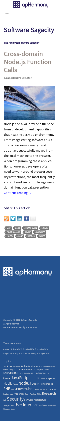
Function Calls (13, 232)
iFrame (28, 232)
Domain (45, 228)
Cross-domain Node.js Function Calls (27, 62)
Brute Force (46, 366)
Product (53, 389)
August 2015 (8, 349)
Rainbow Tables (36, 394)
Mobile (7, 383)
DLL (15, 370)
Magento (50, 378)
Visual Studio (51, 405)
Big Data (39, 366)
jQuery (10, 236)
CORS (17, 228)
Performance (46, 383)
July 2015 (18, 349)
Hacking (38, 372)
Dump (19, 370)
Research (49, 393)
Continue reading (18, 193)
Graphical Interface (24, 373)
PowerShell (25, 388)
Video (42, 405)
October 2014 (28, 349)
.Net (4, 366)
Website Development (13, 327)
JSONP (20, 236)
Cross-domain (30, 228)
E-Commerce (28, 369)
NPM (36, 383)
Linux (35, 377)
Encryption (9, 373)
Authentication (28, 366)
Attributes (16, 366)
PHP (6, 388)
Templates (8, 405)
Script (42, 236)
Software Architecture (35, 399)
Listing (42, 378)
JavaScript (40, 232)
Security (15, 399)
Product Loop (8, 394)
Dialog (11, 370)
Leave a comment (24, 78)
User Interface (26, 404)
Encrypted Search (42, 370)
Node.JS (31, 236)
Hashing (46, 373)
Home (7, 14)
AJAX (8, 228)
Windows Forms (9, 409)
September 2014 (41, 349)
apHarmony (31, 327)
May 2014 (36, 353)
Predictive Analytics (42, 389)
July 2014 (18, 353)
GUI (32, 373)
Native (15, 384)
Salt (4, 400)
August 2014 (8, 353)
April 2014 (45, 353)
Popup (13, 389)
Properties (19, 393)
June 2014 (27, 353)
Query (27, 394)
